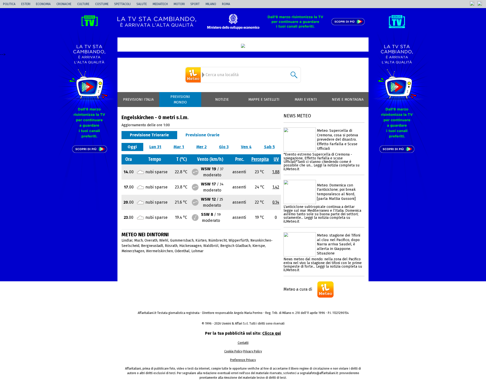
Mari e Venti (306, 99)
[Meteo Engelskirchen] (194, 74)
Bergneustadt (152, 246)
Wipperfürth (239, 240)
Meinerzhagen (133, 251)
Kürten (201, 240)
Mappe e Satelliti (263, 99)
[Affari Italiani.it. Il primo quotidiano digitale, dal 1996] (243, 46)
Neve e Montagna (347, 99)
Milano (211, 4)
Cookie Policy (233, 351)
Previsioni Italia (138, 99)
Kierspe (258, 246)
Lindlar (127, 240)
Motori (179, 4)
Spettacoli (122, 4)
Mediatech (160, 4)
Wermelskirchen (159, 251)
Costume (102, 4)
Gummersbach (182, 240)
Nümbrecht (217, 240)
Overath (151, 240)
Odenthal (182, 251)
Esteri (25, 4)
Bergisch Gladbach (235, 246)
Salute (141, 4)
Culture (83, 4)
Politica (9, 4)
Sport (195, 4)
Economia (43, 4)
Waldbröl (210, 246)
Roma (226, 4)
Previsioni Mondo (180, 99)
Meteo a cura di (298, 289)
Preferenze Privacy (243, 360)
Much (138, 240)
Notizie (222, 99)
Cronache (63, 4)
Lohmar (197, 251)
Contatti (243, 343)
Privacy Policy (252, 351)
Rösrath (171, 246)
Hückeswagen (190, 246)
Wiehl (163, 240)
